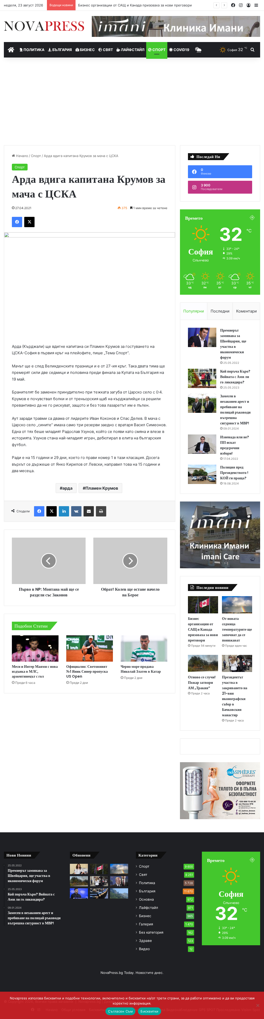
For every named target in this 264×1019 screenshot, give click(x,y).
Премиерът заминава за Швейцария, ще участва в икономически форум (233, 344)
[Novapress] (44, 26)
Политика (33, 49)
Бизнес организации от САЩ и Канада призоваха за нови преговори (203, 629)
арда (67, 488)
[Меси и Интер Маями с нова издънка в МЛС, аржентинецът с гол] (35, 648)
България (62, 49)
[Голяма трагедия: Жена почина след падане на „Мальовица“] (119, 893)
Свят (107, 49)
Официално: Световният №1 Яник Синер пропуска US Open (87, 671)
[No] (257, 1005)
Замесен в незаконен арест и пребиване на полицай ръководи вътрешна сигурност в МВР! (235, 409)
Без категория (151, 932)
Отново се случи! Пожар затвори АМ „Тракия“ (202, 683)
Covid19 (181, 49)
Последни (220, 311)
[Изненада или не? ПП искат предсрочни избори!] (202, 444)
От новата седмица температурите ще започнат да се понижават (237, 629)
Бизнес (87, 49)
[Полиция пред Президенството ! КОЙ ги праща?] (202, 474)
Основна (146, 899)
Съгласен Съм (120, 1011)
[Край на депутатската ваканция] (99, 893)
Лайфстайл (132, 49)
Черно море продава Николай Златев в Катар (141, 669)
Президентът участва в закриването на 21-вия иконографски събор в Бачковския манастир (234, 696)
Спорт (159, 49)
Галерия (146, 924)
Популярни (193, 311)
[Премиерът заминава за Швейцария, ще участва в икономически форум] (202, 337)
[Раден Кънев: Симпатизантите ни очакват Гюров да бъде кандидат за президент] (119, 881)
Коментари (246, 311)
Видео (144, 949)
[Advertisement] (132, 101)
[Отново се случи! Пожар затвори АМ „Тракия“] (203, 663)
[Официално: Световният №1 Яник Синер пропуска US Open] (89, 648)
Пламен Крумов (101, 488)
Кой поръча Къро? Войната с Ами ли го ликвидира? (235, 377)
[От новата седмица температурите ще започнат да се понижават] (237, 604)
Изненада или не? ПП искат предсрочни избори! (234, 445)
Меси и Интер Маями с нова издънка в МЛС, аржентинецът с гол (35, 671)
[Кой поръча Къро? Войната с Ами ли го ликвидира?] (202, 378)
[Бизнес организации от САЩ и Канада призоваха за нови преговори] (203, 604)
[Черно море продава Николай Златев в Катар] (144, 648)
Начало (21, 156)
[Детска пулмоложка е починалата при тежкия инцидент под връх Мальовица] (79, 869)
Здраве (145, 941)
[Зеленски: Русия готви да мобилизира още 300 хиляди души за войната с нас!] (79, 893)
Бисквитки (149, 1011)
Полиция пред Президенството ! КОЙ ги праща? (234, 473)
